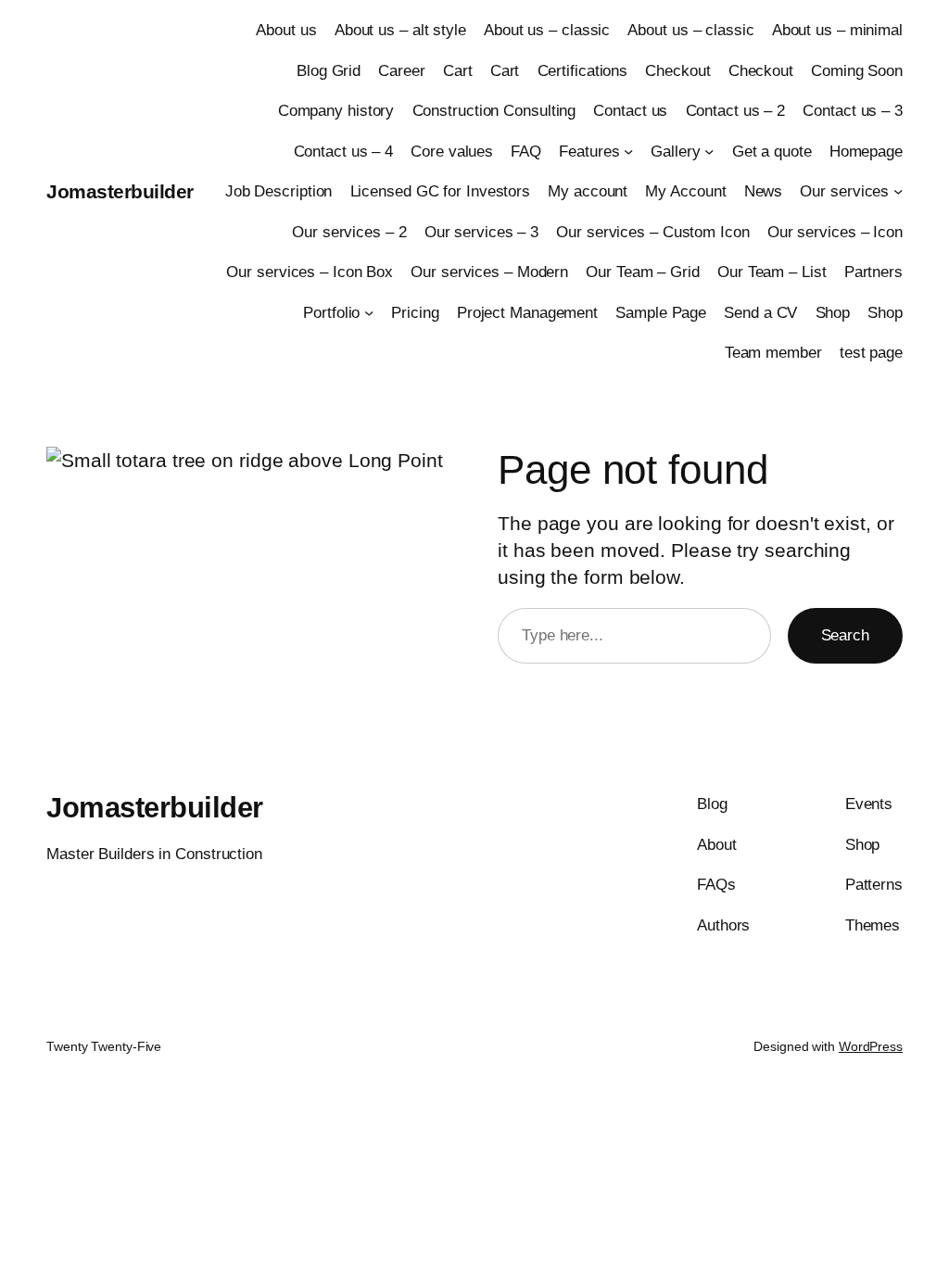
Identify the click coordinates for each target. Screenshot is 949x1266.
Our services (844, 191)
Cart (458, 70)
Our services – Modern (489, 271)
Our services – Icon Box (309, 271)
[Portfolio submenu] (368, 311)
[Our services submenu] (898, 191)
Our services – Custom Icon (652, 231)
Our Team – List (772, 271)
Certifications (583, 70)
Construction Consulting (494, 110)
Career (401, 70)
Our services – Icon (835, 231)
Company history (336, 110)
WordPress (871, 1046)
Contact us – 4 (344, 151)
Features (589, 151)
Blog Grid (329, 70)
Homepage (866, 151)
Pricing (414, 312)
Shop (833, 312)
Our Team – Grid (643, 271)
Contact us (630, 110)
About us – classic (547, 29)
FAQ (526, 151)
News (763, 191)
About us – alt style (400, 29)
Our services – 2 (349, 231)
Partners (873, 271)
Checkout (677, 70)
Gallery (675, 151)
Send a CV (760, 312)
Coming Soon (857, 70)
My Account (685, 191)
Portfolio (331, 312)
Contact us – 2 (736, 110)
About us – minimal (837, 29)
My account (587, 191)
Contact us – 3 (853, 110)
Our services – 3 (481, 231)
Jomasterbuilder (120, 191)
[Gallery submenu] (709, 150)
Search (845, 635)
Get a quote (772, 151)
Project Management (527, 312)
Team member (773, 352)
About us (286, 29)
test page (871, 352)
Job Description (279, 191)
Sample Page (660, 312)
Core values (452, 151)
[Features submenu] (628, 150)
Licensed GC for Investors (440, 191)
